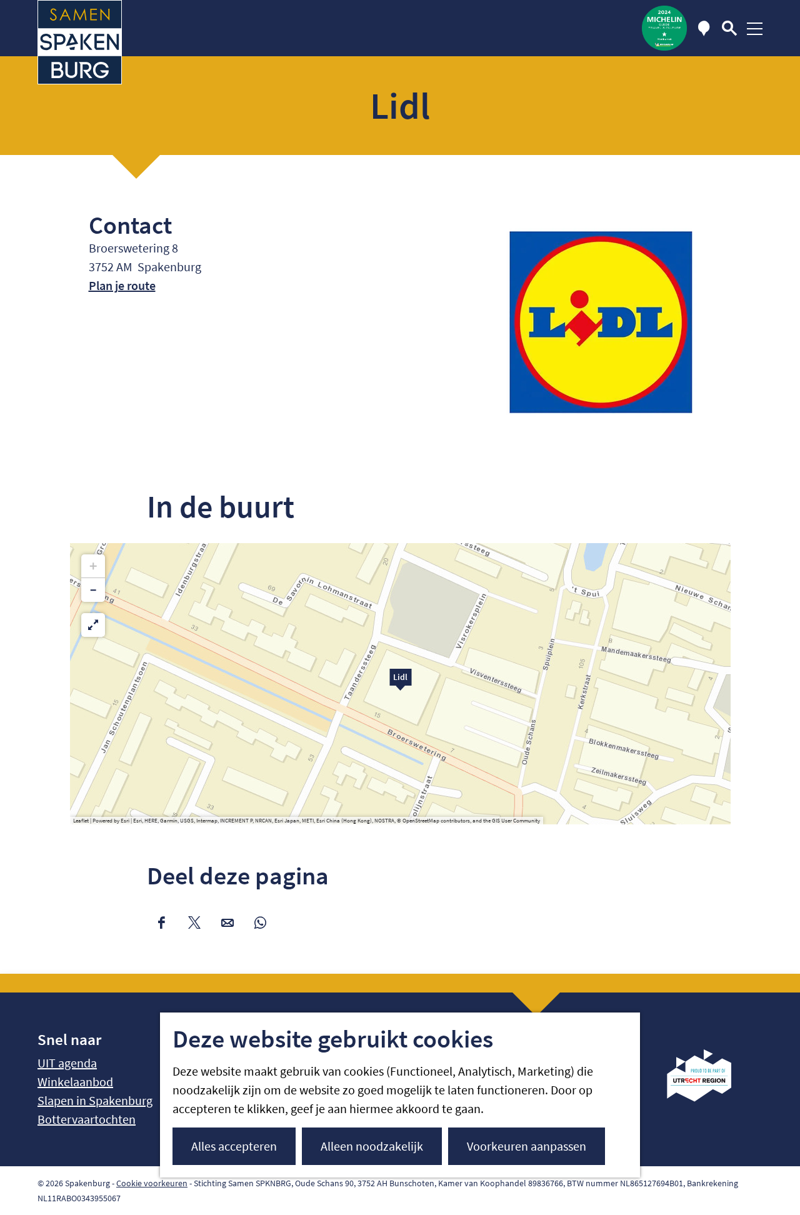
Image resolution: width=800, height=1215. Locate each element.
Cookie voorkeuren (152, 1183)
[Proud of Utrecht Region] (708, 1097)
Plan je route (122, 285)
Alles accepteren (234, 1146)
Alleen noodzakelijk (372, 1146)
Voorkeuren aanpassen (526, 1146)
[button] (400, 683)
